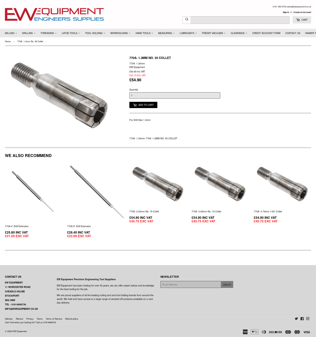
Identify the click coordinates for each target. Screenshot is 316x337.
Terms (40, 318)
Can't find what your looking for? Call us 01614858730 (30, 322)
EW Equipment (20, 331)
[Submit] (186, 19)
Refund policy (71, 318)
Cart (304, 19)
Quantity (133, 89)
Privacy (30, 318)
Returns (19, 318)
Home (8, 41)
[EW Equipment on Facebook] (302, 319)
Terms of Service (54, 318)
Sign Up (227, 284)
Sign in (286, 12)
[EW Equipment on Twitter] (296, 319)
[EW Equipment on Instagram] (307, 319)
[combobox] (236, 20)
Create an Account (302, 12)
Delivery (9, 318)
